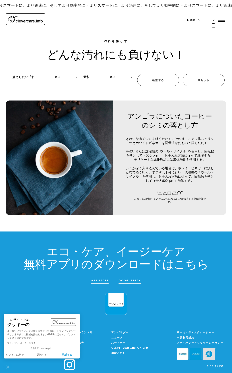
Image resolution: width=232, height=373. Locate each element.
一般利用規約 (185, 337)
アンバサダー (120, 332)
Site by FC (215, 366)
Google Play (130, 280)
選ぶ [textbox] (58, 77)
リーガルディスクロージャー (196, 332)
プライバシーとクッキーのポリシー (200, 343)
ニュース (117, 337)
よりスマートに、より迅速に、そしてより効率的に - (130, 6)
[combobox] (58, 78)
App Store (100, 280)
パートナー (118, 343)
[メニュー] (220, 20)
